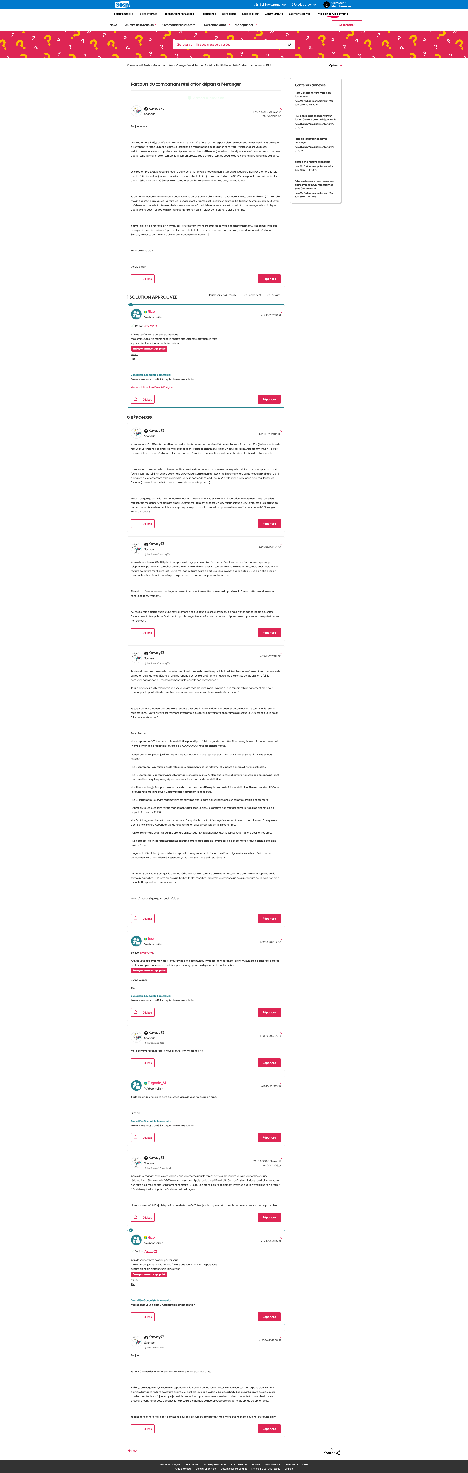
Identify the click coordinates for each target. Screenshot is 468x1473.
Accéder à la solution (208, 98)
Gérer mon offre (163, 65)
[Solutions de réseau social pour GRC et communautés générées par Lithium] (332, 1451)
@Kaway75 (150, 325)
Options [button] (334, 65)
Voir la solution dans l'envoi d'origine (152, 387)
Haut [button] (134, 1450)
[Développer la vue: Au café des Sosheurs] (156, 25)
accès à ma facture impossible (312, 161)
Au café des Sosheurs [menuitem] (139, 25)
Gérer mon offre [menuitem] (215, 25)
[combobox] (234, 44)
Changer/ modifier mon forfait (194, 65)
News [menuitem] (113, 25)
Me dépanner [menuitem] (244, 25)
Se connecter (346, 24)
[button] (135, 279)
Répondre (269, 279)
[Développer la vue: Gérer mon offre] (229, 25)
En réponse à (158, 554)
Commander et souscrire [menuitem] (178, 25)
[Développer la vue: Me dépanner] (256, 25)
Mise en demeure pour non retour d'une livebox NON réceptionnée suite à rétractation (314, 185)
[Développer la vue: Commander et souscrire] (198, 25)
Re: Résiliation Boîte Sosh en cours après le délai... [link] (244, 65)
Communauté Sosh (138, 65)
